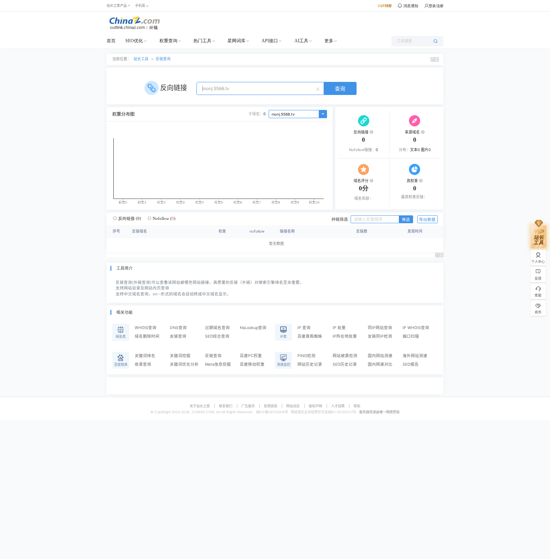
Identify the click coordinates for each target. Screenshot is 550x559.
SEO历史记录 (345, 364)
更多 (328, 40)
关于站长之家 (200, 406)
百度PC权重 (251, 355)
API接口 (270, 40)
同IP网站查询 (380, 327)
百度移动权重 (252, 364)
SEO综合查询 (217, 336)
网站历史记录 (309, 364)
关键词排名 (145, 355)
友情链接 (270, 406)
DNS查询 (178, 327)
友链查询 (178, 336)
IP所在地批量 (345, 336)
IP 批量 (339, 327)
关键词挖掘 (180, 355)
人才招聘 (338, 406)
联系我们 (225, 406)
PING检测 (306, 355)
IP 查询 (304, 327)
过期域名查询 (217, 327)
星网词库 (236, 40)
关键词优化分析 (184, 364)
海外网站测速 (415, 355)
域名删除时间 (147, 336)
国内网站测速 (380, 355)
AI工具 (301, 40)
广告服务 (248, 406)
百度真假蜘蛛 (309, 336)
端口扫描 (411, 336)
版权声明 (315, 406)
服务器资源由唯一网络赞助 (379, 412)
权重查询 (168, 40)
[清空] (318, 88)
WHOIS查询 (145, 327)
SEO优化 (134, 40)
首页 (111, 40)
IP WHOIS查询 (416, 327)
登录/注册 (436, 6)
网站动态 (293, 406)
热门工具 (202, 40)
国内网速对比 (380, 364)
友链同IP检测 (380, 336)
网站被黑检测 (345, 355)
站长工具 (141, 59)
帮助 (357, 406)
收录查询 (143, 364)
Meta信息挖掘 (218, 364)
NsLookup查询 (253, 327)
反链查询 (163, 59)
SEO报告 (411, 364)
